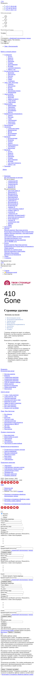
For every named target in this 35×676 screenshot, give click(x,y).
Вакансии (7, 150)
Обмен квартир (9, 235)
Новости (10, 58)
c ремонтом (12, 213)
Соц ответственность (14, 163)
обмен (10, 225)
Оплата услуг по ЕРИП (11, 408)
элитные (11, 220)
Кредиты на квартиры (11, 385)
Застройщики (12, 110)
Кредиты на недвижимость (12, 254)
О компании (8, 54)
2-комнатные (13, 182)
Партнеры (11, 61)
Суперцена (11, 81)
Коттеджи (11, 97)
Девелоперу (11, 107)
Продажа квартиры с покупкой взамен (21, 233)
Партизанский (13, 197)
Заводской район (14, 190)
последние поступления (16, 217)
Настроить (4, 632)
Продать (10, 76)
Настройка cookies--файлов (12, 501)
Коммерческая (12, 130)
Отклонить (17, 632)
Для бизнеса (11, 146)
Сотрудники (11, 123)
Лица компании (13, 64)
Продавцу (7, 427)
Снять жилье (12, 102)
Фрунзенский (13, 202)
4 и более (11, 186)
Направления (12, 92)
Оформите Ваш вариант (11, 253)
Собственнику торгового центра (14, 467)
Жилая (10, 132)
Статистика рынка (13, 128)
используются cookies (7, 630)
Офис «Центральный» (11, 46)
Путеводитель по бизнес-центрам (14, 449)
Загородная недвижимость (15, 319)
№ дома (3, 524)
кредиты (10, 223)
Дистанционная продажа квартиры (15, 240)
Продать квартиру (9, 230)
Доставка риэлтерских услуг (13, 238)
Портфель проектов (10, 475)
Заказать (3, 623)
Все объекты (8, 414)
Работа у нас (12, 69)
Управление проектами (8, 462)
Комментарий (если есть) (8, 548)
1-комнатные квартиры (11, 377)
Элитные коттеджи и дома (12, 400)
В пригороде (13, 205)
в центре (11, 212)
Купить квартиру (9, 245)
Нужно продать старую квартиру (13, 576)
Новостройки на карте (11, 437)
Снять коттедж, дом (10, 396)
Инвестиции (12, 135)
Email (2, 546)
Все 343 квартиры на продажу (13, 177)
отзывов (20, 491)
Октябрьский (13, 195)
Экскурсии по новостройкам (13, 443)
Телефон (3, 33)
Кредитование (8, 125)
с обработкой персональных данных (20, 38)
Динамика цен (8, 472)
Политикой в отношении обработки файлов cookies (17, 674)
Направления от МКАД (11, 424)
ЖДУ (5, 41)
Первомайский (13, 199)
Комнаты (11, 187)
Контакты (7, 136)
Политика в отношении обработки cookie (17, 499)
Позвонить (4, 369)
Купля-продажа (12, 138)
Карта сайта (8, 489)
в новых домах (13, 210)
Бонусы (10, 112)
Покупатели (11, 74)
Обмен (10, 79)
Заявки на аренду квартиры (12, 403)
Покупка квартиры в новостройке (14, 251)
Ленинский (12, 192)
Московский (12, 194)
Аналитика (7, 127)
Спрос (10, 118)
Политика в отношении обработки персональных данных (15, 495)
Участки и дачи (9, 419)
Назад (3, 669)
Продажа (10, 117)
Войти (5, 169)
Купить (10, 77)
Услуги (10, 56)
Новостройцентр (13, 145)
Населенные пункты (14, 91)
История (10, 66)
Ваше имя (4, 528)
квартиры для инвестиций (16, 215)
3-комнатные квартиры (11, 380)
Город (2, 521)
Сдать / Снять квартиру (11, 395)
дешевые (11, 207)
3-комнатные (13, 184)
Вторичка (11, 140)
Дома (6, 416)
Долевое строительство (8, 432)
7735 (2, 1)
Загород (10, 141)
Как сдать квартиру (10, 405)
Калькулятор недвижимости (13, 231)
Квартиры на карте (10, 401)
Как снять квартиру (10, 406)
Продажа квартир (9, 374)
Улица (2, 522)
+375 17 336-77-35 (10, 10)
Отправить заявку (6, 552)
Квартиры (11, 72)
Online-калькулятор (10, 387)
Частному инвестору (10, 474)
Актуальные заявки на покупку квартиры (17, 236)
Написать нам (8, 488)
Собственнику (12, 120)
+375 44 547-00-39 (10, 8)
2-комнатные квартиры (11, 379)
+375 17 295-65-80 (10, 6)
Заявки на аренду (13, 99)
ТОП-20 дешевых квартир (12, 382)
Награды (10, 59)
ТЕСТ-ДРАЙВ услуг (10, 241)
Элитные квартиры (10, 398)
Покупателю (12, 109)
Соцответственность (14, 68)
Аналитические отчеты (11, 470)
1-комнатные (13, 181)
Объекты (10, 84)
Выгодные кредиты (22, 230)
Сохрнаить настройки (12, 669)
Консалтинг (11, 148)
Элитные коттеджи (10, 421)
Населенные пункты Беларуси (13, 422)
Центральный (13, 204)
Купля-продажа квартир (11, 71)
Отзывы (10, 63)
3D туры (7, 425)
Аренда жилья (8, 94)
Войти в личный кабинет (8, 51)
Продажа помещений (10, 453)
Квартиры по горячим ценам (13, 249)
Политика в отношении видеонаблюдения (17, 504)
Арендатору (11, 122)
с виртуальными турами (16, 208)
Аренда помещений (10, 451)
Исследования (12, 133)
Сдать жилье (12, 100)
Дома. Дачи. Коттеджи (11, 82)
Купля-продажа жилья (13, 318)
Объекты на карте (9, 454)
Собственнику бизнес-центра (13, 469)
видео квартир (13, 218)
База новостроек (9, 435)
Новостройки (8, 104)
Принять (10, 632)
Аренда (10, 115)
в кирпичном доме (13, 222)
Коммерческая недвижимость (13, 113)
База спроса (7, 456)
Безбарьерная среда (10, 246)
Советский (12, 200)
